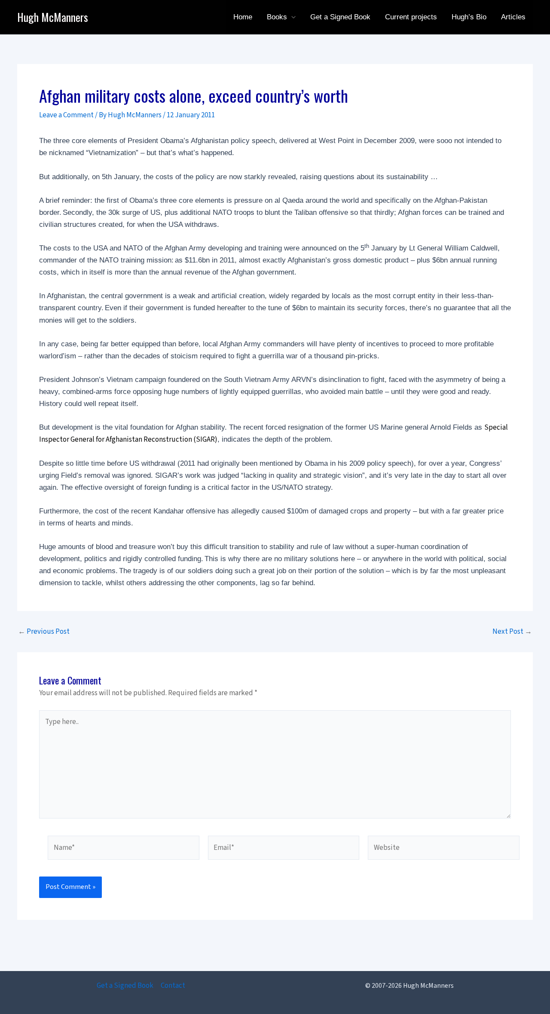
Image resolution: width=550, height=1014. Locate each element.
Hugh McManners (52, 17)
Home (242, 17)
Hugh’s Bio (469, 17)
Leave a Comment (66, 115)
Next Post (512, 631)
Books (277, 17)
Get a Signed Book (340, 17)
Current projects (411, 17)
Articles (513, 17)
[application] (291, 17)
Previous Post (44, 631)
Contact (173, 985)
